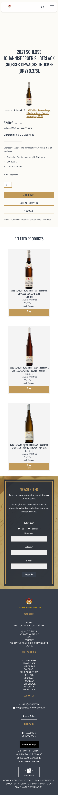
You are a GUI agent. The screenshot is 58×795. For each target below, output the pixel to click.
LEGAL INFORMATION (44, 780)
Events (29, 646)
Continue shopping (29, 202)
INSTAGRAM (30, 736)
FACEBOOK (30, 732)
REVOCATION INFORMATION (18, 783)
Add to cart (28, 195)
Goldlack (29, 669)
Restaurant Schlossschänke (29, 625)
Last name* (29, 546)
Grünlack (29, 678)
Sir (23, 528)
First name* (28, 533)
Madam (35, 528)
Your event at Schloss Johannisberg (29, 643)
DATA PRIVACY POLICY (42, 783)
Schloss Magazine (29, 634)
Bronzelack (29, 663)
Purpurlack (29, 683)
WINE (29, 628)
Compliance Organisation (28, 787)
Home (7, 110)
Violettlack (29, 689)
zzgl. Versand (26, 128)
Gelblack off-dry (29, 672)
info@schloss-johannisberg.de (30, 707)
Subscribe (29, 574)
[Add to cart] (29, 312)
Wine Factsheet (11, 174)
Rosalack (29, 681)
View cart (29, 210)
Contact (29, 640)
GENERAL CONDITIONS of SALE (18, 780)
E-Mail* (29, 560)
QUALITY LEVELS (29, 631)
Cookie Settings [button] (29, 744)
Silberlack (18, 110)
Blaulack (29, 686)
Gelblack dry (29, 660)
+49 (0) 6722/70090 (29, 704)
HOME (29, 622)
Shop (29, 637)
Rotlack (29, 675)
